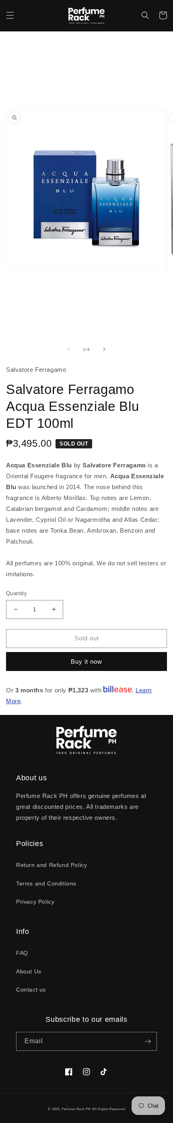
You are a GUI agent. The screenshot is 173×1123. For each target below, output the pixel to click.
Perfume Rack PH (76, 1109)
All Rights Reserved (108, 1109)
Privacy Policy (35, 901)
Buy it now (86, 661)
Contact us (31, 989)
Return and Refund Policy (51, 865)
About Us (28, 971)
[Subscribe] (148, 1041)
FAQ (22, 953)
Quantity (16, 593)
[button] (10, 15)
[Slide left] (69, 349)
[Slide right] (104, 349)
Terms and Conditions (46, 883)
